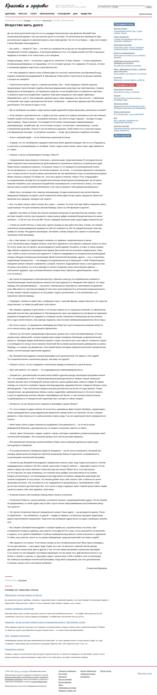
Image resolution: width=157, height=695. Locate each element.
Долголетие (47, 20)
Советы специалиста (121, 37)
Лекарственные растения (123, 45)
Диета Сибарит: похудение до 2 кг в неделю (130, 74)
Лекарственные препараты (123, 89)
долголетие (22, 580)
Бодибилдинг (85, 677)
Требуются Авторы (145, 14)
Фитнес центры (105, 671)
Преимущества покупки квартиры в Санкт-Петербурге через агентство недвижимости (130, 107)
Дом (75, 14)
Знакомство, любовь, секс (67, 691)
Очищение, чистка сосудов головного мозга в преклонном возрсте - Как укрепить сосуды (45, 622)
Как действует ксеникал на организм (127, 65)
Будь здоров (63, 674)
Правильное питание (88, 674)
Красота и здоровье (21, 671)
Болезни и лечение (120, 29)
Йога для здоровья (65, 679)
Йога (115, 118)
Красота (23, 14)
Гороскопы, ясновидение (67, 671)
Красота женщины (65, 682)
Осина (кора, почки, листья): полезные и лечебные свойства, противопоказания (129, 48)
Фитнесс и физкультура (122, 112)
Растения (117, 96)
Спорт (33, 14)
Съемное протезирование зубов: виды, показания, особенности (128, 40)
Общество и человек (121, 104)
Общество (86, 14)
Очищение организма (121, 126)
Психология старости (14, 649)
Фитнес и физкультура (88, 671)
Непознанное (47, 14)
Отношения (64, 14)
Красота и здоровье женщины (124, 53)
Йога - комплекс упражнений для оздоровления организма (126, 121)
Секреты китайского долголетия (19, 609)
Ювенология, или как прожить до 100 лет (23, 595)
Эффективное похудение (67, 688)
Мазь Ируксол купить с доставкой (126, 92)
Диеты (61, 685)
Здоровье (10, 14)
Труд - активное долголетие (17, 636)
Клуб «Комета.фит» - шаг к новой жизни (129, 114)
